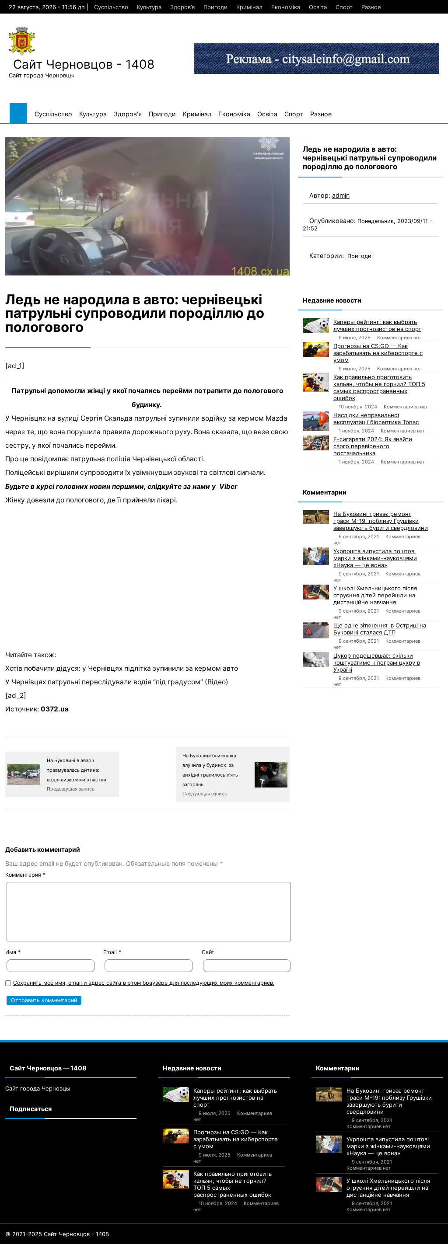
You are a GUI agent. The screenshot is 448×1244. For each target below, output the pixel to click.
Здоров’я (182, 6)
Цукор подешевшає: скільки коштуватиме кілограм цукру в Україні (376, 662)
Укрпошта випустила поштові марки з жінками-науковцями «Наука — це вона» (375, 557)
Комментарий (25, 874)
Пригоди (215, 6)
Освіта (318, 6)
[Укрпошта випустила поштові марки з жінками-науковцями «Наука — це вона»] (316, 556)
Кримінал (249, 6)
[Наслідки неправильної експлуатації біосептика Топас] (316, 421)
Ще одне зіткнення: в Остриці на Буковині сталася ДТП (379, 629)
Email (112, 952)
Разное (371, 6)
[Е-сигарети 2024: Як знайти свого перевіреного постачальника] (316, 443)
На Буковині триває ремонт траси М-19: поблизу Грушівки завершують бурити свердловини (380, 520)
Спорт (344, 6)
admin (341, 195)
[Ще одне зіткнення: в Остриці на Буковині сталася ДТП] (316, 630)
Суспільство (111, 6)
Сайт (208, 952)
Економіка (285, 6)
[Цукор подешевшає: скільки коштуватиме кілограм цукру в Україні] (316, 660)
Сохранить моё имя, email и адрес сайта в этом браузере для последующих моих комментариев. (143, 982)
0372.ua (55, 709)
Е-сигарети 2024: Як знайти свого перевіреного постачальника (372, 446)
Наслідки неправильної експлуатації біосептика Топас (376, 418)
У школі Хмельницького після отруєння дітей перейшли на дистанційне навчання (375, 595)
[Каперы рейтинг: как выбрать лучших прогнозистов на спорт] (316, 325)
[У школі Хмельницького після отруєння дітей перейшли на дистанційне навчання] (316, 592)
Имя (13, 952)
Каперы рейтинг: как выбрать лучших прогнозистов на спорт (377, 325)
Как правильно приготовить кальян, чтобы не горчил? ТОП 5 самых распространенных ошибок (379, 387)
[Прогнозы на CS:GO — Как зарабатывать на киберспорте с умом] (316, 349)
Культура (149, 6)
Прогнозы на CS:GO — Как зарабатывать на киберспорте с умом (378, 352)
